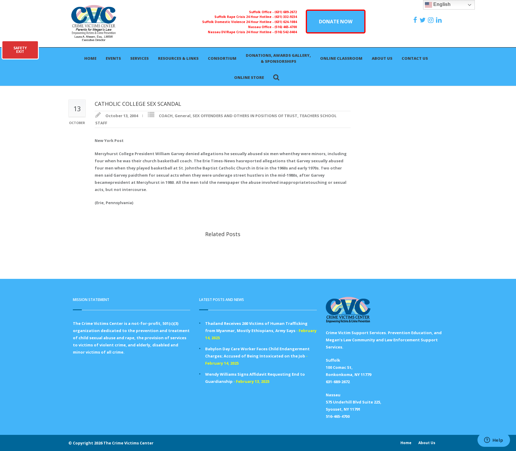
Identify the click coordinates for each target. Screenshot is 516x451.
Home (90, 58)
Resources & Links (178, 58)
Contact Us (415, 58)
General (183, 115)
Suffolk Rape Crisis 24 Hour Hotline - (244, 17)
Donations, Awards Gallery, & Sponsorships (278, 58)
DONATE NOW (335, 21)
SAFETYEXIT (20, 49)
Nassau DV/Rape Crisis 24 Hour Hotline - (241, 32)
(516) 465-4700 (285, 27)
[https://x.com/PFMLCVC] (423, 20)
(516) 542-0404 (285, 32)
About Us (382, 58)
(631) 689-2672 (285, 12)
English (441, 4)
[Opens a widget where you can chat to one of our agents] (493, 440)
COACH (166, 115)
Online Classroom (341, 58)
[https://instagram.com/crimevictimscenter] (431, 20)
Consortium (222, 58)
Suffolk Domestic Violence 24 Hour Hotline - (238, 22)
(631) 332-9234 (285, 17)
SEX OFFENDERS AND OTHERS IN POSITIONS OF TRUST (245, 115)
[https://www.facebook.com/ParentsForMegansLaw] (416, 20)
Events (113, 58)
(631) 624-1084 (285, 22)
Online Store (249, 77)
